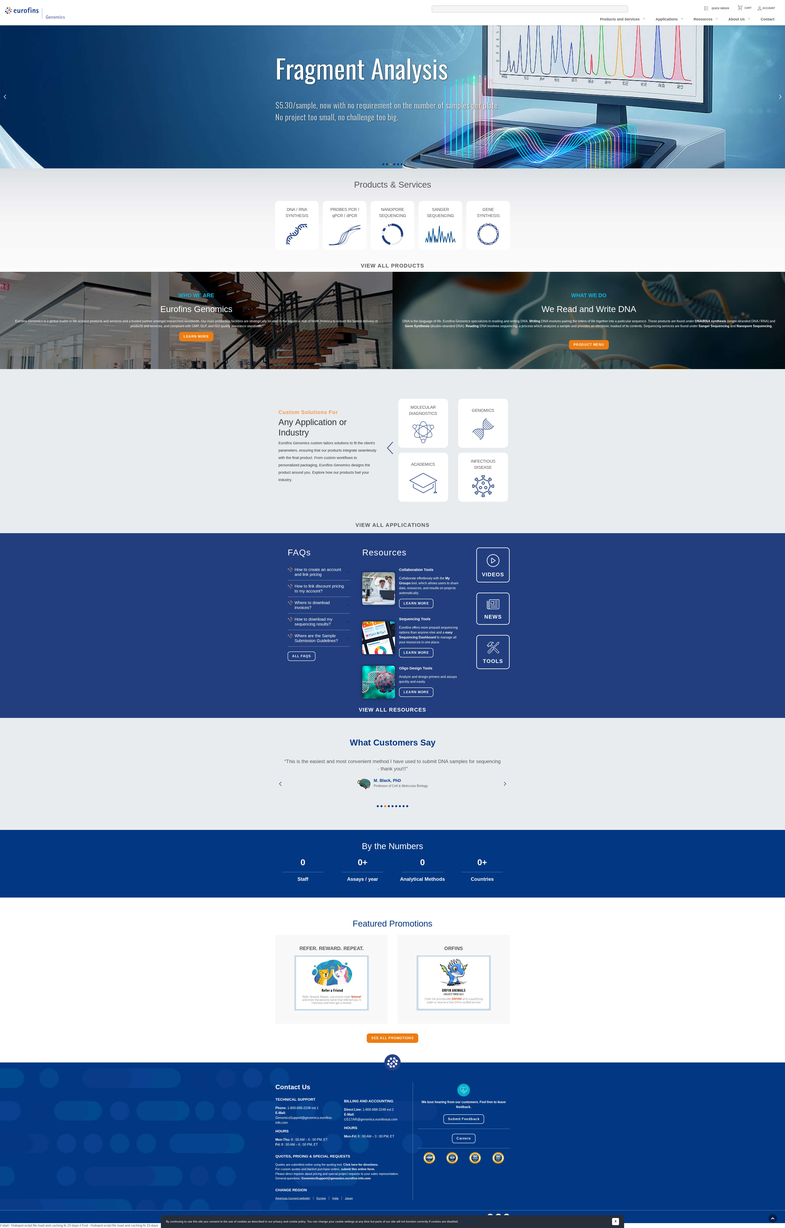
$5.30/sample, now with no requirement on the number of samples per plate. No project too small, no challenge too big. (388, 104)
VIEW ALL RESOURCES (392, 710)
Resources (703, 19)
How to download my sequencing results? (313, 621)
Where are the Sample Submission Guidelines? (316, 638)
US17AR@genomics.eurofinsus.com (370, 1119)
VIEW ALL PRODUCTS (392, 266)
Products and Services (620, 19)
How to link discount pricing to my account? (319, 588)
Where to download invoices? (312, 605)
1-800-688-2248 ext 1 (302, 1108)
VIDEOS (493, 574)
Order (287, 132)
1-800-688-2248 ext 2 (378, 1109)
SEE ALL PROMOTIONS (392, 1038)
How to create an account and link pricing (318, 572)
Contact (767, 19)
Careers (463, 1138)
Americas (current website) (292, 1198)
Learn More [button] (467, 1221)
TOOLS (493, 661)
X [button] (616, 1221)
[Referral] (331, 983)
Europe (321, 1198)
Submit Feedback (464, 1119)
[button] (383, 164)
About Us (736, 19)
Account (769, 8)
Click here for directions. (360, 1164)
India (335, 1198)
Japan (349, 1198)
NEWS (493, 617)
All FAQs (301, 656)
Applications (667, 19)
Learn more (196, 336)
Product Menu (588, 344)
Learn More (416, 603)
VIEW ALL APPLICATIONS (392, 525)
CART (748, 8)
